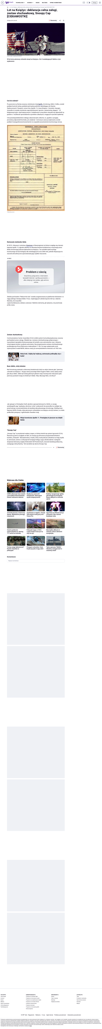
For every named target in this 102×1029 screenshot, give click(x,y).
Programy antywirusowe (31, 1003)
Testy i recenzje (54, 998)
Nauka (37, 2)
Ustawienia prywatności (74, 1015)
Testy (78, 996)
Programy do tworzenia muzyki (32, 998)
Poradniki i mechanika (81, 998)
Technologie (19, 2)
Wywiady (79, 1001)
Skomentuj (54, 20)
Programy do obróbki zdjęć (32, 996)
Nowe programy (29, 1008)
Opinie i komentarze (56, 2)
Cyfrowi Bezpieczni (5, 1005)
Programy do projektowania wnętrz (33, 1000)
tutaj (31, 1025)
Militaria (44, 2)
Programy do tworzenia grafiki (32, 1007)
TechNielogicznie (4, 1007)
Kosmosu (29, 245)
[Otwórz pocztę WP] (84, 2)
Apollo (40, 104)
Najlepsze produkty (55, 1001)
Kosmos (29, 2)
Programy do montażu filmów (32, 1001)
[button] (88, 3)
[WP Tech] (10, 2)
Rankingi (53, 1000)
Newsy (52, 996)
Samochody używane (81, 1000)
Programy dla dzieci (30, 1005)
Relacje (78, 1003)
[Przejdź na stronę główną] (2, 4)
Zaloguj (94, 2)
